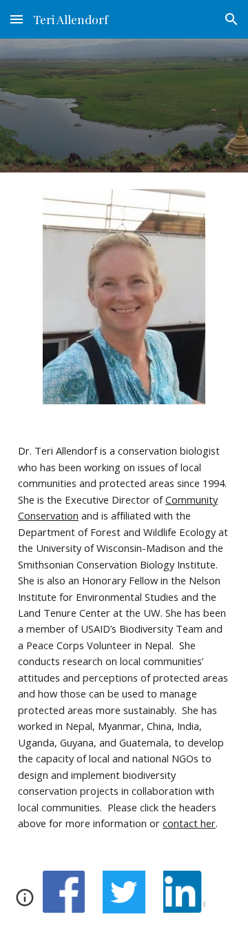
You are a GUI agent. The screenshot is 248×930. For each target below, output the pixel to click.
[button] (16, 19)
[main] (124, 637)
